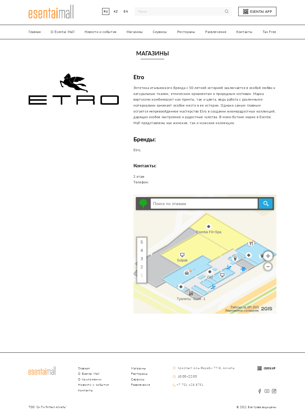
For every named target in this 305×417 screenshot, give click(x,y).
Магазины (135, 32)
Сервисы (160, 32)
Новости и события (100, 32)
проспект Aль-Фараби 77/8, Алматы (206, 368)
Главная (35, 32)
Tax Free (269, 32)
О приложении (90, 379)
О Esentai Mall (62, 32)
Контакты (244, 32)
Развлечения (215, 32)
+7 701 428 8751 (190, 384)
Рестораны (186, 32)
